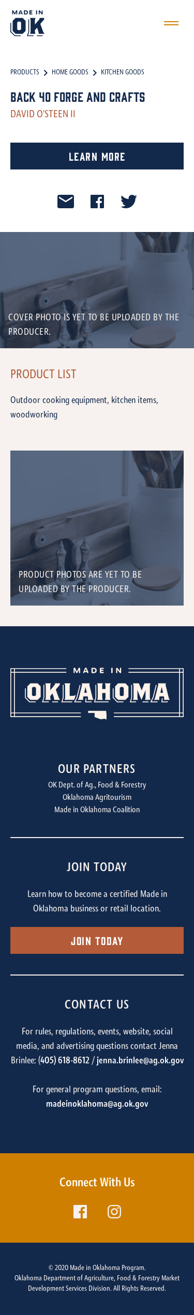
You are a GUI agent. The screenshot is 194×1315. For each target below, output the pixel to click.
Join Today (97, 940)
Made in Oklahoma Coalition (97, 810)
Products (24, 72)
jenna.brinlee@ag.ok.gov (140, 1061)
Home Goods (70, 72)
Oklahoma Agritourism (97, 798)
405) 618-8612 (64, 1061)
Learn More (97, 155)
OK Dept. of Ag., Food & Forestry (97, 785)
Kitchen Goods (122, 72)
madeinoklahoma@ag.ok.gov (97, 1104)
